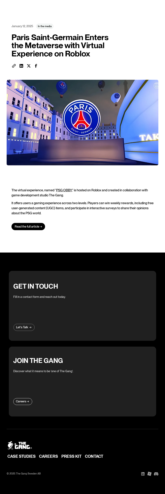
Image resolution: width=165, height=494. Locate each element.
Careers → (22, 401)
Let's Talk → (23, 327)
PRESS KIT (71, 456)
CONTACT (94, 456)
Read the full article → (28, 226)
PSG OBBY (64, 190)
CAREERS (48, 456)
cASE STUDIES (21, 456)
